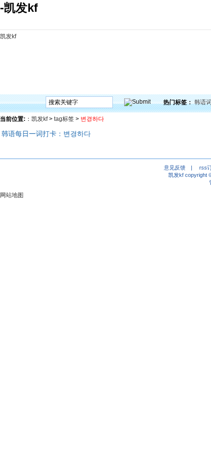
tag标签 (64, 118)
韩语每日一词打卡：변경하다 (46, 134)
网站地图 (12, 195)
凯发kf (8, 36)
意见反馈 (174, 168)
